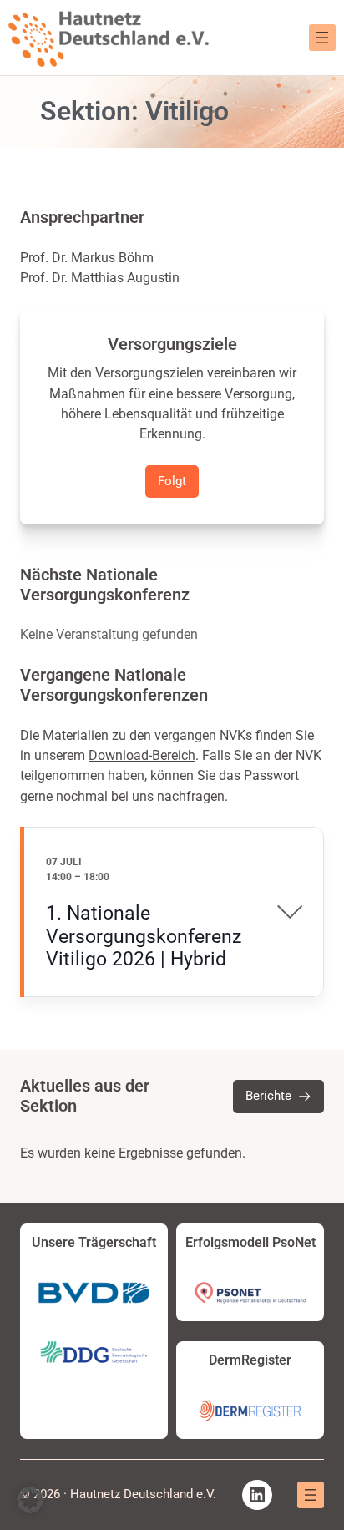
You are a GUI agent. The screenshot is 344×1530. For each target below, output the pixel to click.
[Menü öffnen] (322, 37)
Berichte (268, 1095)
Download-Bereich (142, 755)
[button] (30, 1500)
